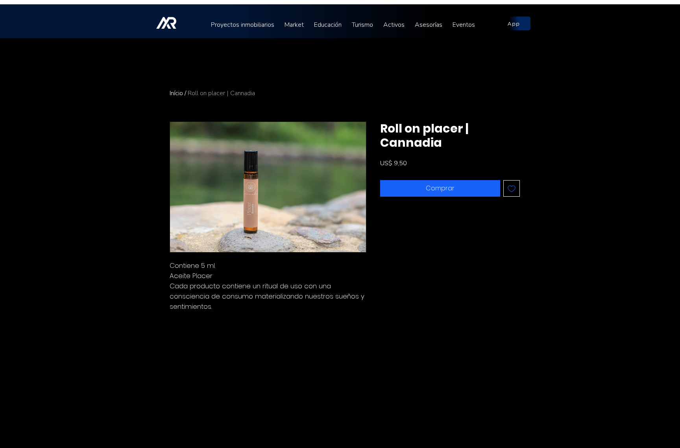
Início (176, 93)
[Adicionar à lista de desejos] (511, 188)
